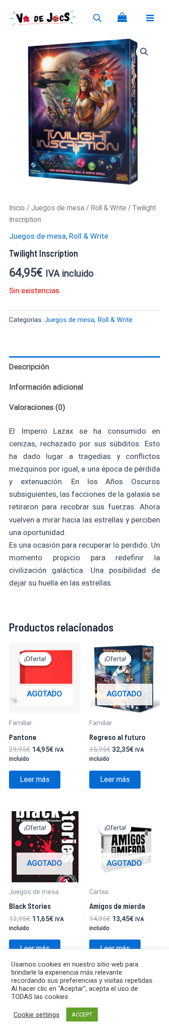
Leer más (35, 779)
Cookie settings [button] (36, 1015)
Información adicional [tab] (46, 386)
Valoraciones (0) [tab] (37, 407)
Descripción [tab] (29, 366)
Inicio (17, 208)
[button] (144, 52)
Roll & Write (108, 208)
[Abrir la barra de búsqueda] (97, 18)
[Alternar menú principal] (150, 18)
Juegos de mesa (57, 208)
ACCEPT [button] (82, 1014)
